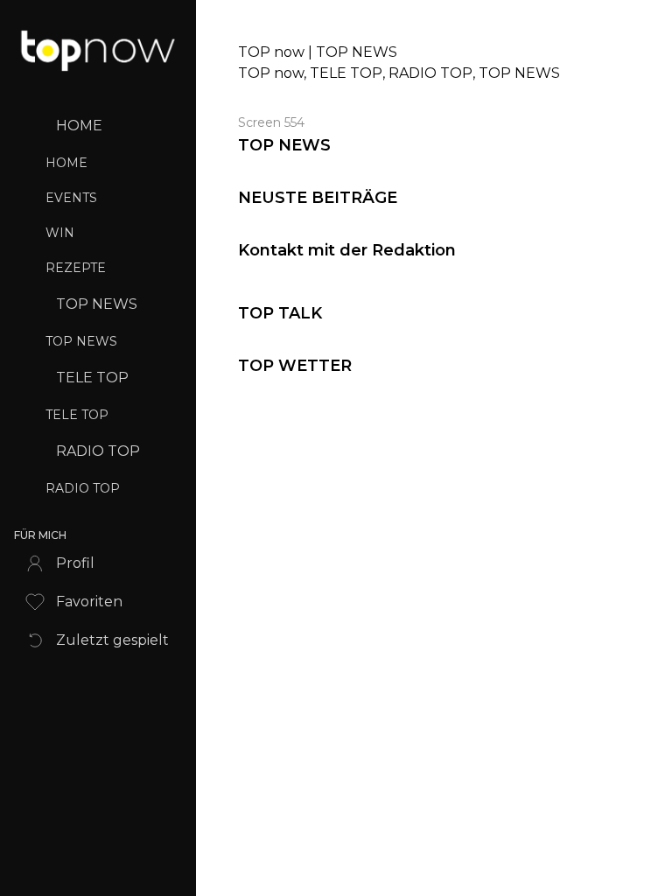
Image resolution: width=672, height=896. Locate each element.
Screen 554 (271, 122)
